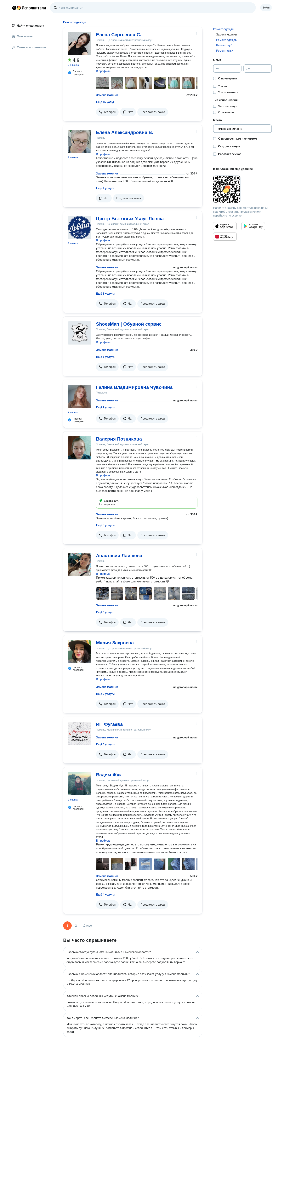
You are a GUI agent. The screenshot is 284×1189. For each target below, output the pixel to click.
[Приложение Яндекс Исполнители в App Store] (225, 226)
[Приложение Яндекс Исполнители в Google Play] (253, 226)
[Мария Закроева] (79, 651)
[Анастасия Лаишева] (79, 564)
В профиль (103, 71)
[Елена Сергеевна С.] (79, 43)
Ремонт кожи (224, 50)
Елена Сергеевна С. (118, 34)
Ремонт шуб (224, 45)
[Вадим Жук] (79, 783)
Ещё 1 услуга (105, 188)
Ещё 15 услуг (105, 102)
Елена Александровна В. (124, 132)
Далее (87, 925)
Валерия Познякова (119, 439)
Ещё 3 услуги (105, 293)
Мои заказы (25, 36)
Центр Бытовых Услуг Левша (130, 218)
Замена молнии (107, 95)
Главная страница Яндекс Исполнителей (29, 8)
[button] (107, 112)
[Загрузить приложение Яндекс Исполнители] (242, 189)
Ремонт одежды (223, 29)
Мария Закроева (115, 642)
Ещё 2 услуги (105, 407)
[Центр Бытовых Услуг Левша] (79, 227)
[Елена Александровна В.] (79, 141)
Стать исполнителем (31, 47)
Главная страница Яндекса (14, 8)
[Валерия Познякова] (79, 447)
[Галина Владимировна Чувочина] (79, 396)
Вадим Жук (109, 774)
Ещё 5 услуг (104, 612)
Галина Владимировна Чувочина (134, 387)
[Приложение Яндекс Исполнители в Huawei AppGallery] (225, 237)
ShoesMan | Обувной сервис (129, 324)
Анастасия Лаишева (119, 555)
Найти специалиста (30, 25)
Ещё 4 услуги (105, 894)
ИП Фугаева (109, 724)
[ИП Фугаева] (79, 733)
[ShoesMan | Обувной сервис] (79, 333)
